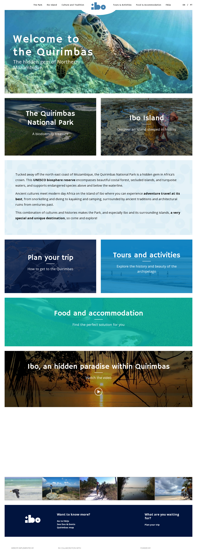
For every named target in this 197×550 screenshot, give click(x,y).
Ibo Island (52, 5)
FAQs (168, 5)
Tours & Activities (122, 5)
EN (184, 5)
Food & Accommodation (148, 5)
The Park (37, 5)
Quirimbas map (65, 527)
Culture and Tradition (73, 5)
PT (191, 5)
